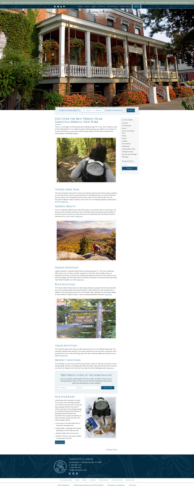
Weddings (125, 157)
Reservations (129, 480)
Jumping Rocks (121, 485)
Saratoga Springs (127, 151)
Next (114, 449)
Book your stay (69, 131)
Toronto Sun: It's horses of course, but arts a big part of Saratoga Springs (53, 2)
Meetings (101, 6)
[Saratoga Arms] (97, 12)
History (124, 138)
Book (136, 6)
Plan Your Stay (112, 6)
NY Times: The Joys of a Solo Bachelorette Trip (143, 2)
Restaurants (126, 146)
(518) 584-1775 (97, 16)
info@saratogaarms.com (78, 470)
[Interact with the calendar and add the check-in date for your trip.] (84, 110)
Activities (125, 123)
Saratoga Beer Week (128, 149)
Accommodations (66, 480)
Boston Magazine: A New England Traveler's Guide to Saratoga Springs (102, 2)
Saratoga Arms (95, 129)
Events (124, 128)
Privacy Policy (132, 485)
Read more (64, 202)
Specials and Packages (129, 154)
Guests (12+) (118, 110)
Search (131, 110)
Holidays (124, 141)
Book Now (60, 442)
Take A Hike (108, 388)
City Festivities (126, 125)
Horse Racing (126, 143)
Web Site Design (78, 485)
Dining (93, 6)
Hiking (124, 136)
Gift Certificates (117, 480)
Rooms (80, 6)
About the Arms (125, 6)
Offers (86, 6)
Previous (109, 449)
